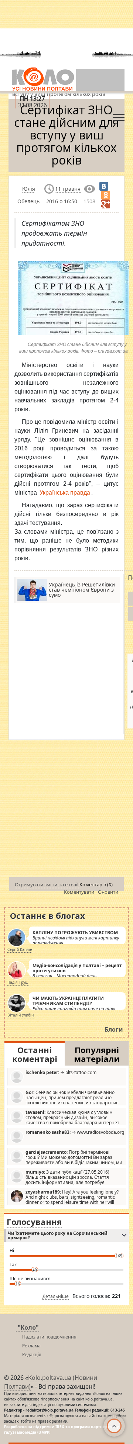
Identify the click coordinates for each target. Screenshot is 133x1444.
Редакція (31, 1354)
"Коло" (28, 1327)
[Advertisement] (66, 810)
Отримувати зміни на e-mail (47, 884)
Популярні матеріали (97, 1054)
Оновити (108, 892)
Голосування (34, 1221)
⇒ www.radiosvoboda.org (74, 1132)
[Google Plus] (105, 204)
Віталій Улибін (20, 1015)
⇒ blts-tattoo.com (60, 1072)
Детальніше (55, 1296)
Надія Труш (17, 982)
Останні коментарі (34, 1054)
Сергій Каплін (19, 949)
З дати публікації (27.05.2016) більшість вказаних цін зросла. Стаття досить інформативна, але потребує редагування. (59, 1177)
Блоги (114, 1029)
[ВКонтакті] (103, 186)
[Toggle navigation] (119, 115)
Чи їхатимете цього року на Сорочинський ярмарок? (58, 1235)
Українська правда (65, 492)
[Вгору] (114, 1426)
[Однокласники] (105, 195)
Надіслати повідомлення (49, 1337)
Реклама (31, 1346)
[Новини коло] (42, 79)
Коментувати (79, 892)
